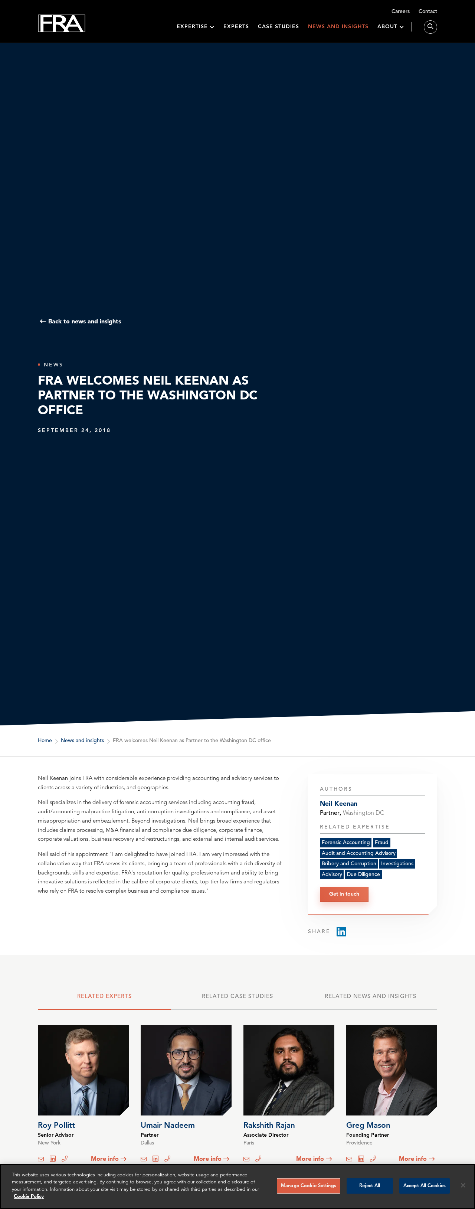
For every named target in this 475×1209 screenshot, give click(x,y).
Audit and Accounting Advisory (359, 853)
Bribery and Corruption (349, 864)
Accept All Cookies (424, 1185)
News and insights (338, 26)
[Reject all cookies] (463, 1185)
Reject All (369, 1185)
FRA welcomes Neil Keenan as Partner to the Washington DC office (192, 740)
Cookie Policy (29, 1196)
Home (45, 740)
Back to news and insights (84, 322)
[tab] (104, 1000)
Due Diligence (363, 874)
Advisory (332, 874)
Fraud (382, 842)
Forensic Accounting (346, 842)
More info (105, 1159)
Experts (236, 26)
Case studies (278, 26)
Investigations (397, 864)
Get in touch (344, 894)
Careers (401, 11)
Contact (428, 11)
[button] (195, 27)
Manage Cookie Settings (308, 1185)
